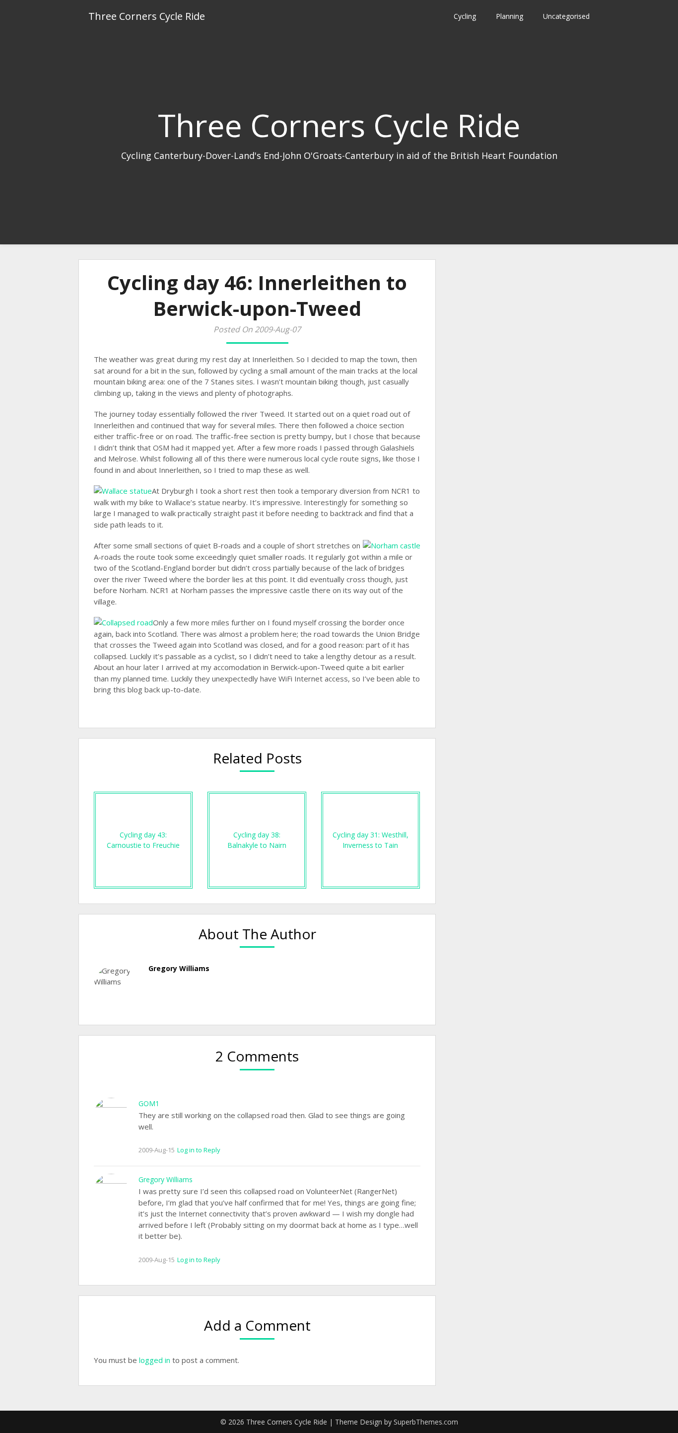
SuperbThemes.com (426, 1422)
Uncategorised (566, 16)
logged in (154, 1360)
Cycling (465, 16)
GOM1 (148, 1103)
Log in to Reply (198, 1149)
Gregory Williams (165, 1179)
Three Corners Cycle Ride (146, 16)
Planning (509, 16)
